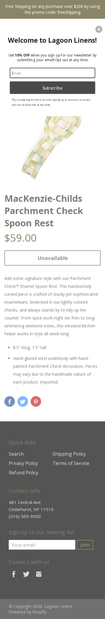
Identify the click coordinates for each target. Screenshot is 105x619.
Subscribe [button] (53, 87)
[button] (98, 29)
